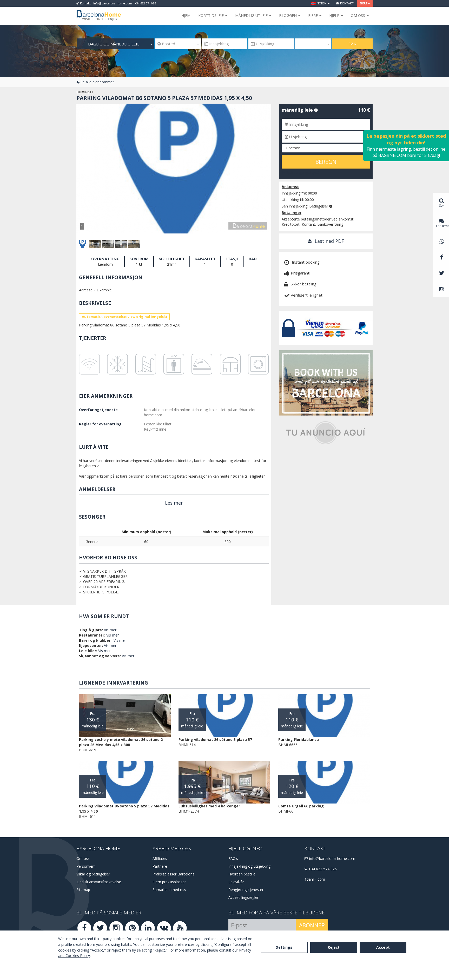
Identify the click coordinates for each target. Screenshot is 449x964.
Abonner (312, 925)
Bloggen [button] (288, 15)
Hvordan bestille (241, 874)
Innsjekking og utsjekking (249, 866)
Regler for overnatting (100, 423)
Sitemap (83, 889)
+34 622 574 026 (322, 868)
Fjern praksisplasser (169, 881)
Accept (383, 947)
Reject (334, 947)
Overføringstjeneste (98, 409)
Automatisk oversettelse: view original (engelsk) (124, 316)
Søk (352, 43)
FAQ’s (233, 858)
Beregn (325, 161)
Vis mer (110, 629)
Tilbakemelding (441, 226)
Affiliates (160, 858)
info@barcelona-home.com (331, 858)
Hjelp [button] (334, 15)
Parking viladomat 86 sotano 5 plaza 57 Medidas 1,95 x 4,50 (164, 98)
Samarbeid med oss (169, 889)
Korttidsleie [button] (211, 15)
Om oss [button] (358, 15)
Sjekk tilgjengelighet (302, 172)
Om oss (83, 858)
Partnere (160, 866)
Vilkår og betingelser (93, 874)
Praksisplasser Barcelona (174, 874)
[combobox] (178, 43)
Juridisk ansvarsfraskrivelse (98, 881)
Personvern (86, 866)
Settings (284, 947)
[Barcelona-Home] (98, 11)
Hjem (185, 15)
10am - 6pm (315, 879)
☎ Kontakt (345, 3)
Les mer (174, 503)
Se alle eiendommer (97, 81)
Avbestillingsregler (243, 897)
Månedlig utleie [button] (252, 15)
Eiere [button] (363, 3)
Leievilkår (236, 881)
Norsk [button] (321, 3)
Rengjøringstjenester (245, 889)
